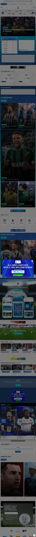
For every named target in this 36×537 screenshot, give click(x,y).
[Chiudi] (32, 261)
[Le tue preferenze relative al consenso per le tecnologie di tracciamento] (34, 535)
